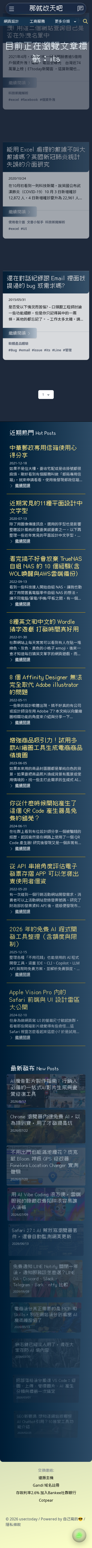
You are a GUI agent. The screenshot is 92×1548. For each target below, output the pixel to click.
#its (47, 350)
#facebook (29, 99)
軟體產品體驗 (18, 343)
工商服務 (37, 21)
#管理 (67, 350)
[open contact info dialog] (80, 9)
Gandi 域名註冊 (46, 1485)
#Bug (12, 350)
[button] (79, 1535)
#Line (56, 350)
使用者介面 (16, 222)
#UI (24, 228)
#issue (37, 350)
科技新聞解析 (18, 93)
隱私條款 (13, 1524)
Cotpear (46, 1500)
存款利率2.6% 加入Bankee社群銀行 (46, 1492)
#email (24, 350)
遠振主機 (46, 1477)
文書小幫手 (35, 222)
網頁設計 (11, 21)
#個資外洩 (47, 99)
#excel (13, 99)
